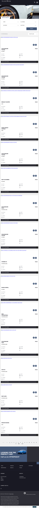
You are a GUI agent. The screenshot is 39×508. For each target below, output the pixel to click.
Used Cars (12, 465)
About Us (11, 467)
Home (2, 465)
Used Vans (21, 465)
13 (36, 442)
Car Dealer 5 (34, 494)
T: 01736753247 (21, 476)
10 (29, 442)
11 (31, 442)
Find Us (21, 467)
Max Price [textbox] (22, 25)
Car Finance (31, 465)
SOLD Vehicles (3, 467)
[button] (38, 463)
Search (31, 28)
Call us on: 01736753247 (10, 457)
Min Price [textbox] (5, 25)
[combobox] (10, 22)
